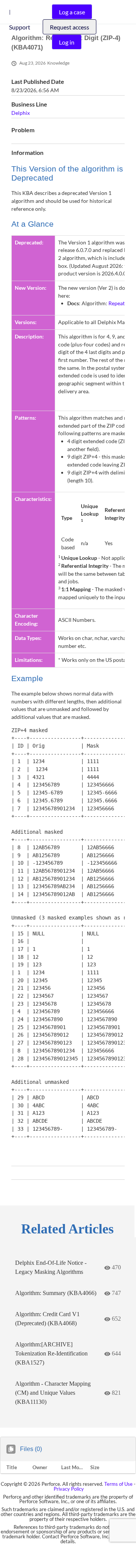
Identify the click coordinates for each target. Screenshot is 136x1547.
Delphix (20, 113)
